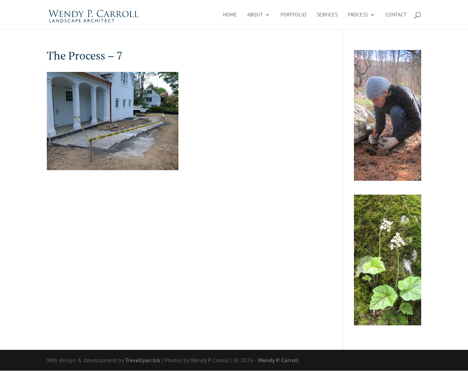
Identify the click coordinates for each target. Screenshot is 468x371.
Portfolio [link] (293, 15)
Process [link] (358, 15)
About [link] (255, 15)
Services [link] (327, 15)
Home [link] (230, 15)
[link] (93, 14)
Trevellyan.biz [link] (142, 360)
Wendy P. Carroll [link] (278, 360)
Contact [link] (396, 15)
